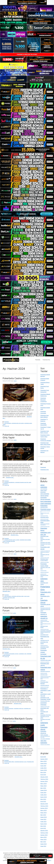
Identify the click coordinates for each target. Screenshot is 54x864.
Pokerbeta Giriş (46, 359)
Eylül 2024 (43, 774)
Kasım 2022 (43, 823)
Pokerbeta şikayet (43, 728)
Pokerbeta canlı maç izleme (44, 555)
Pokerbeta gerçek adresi (44, 576)
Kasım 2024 (43, 770)
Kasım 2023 (43, 797)
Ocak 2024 (43, 792)
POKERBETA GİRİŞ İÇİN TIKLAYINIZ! (27, 54)
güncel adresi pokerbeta (44, 496)
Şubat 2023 (43, 817)
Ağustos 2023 (44, 803)
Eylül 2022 (43, 828)
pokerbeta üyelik (44, 724)
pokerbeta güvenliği (43, 620)
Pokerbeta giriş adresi (45, 593)
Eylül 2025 (43, 756)
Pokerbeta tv (5, 483)
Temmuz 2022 (44, 832)
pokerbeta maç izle (44, 640)
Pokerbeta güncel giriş (45, 608)
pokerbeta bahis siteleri (44, 519)
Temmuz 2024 (44, 779)
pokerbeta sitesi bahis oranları (45, 676)
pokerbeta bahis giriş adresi (17, 423)
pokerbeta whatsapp (43, 703)
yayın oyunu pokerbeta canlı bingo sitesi (45, 737)
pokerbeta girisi (43, 580)
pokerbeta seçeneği (43, 673)
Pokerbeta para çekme (45, 668)
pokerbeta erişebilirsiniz (9, 482)
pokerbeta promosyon (45, 671)
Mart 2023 (43, 815)
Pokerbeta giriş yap (45, 597)
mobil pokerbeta (45, 503)
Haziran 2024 (44, 781)
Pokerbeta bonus (43, 529)
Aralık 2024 (43, 768)
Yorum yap (6, 426)
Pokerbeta (37, 359)
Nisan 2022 (43, 839)
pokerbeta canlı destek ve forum (11, 653)
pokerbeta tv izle (22, 653)
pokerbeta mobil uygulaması (44, 647)
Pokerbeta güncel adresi (45, 605)
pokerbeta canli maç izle (45, 533)
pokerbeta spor (27, 708)
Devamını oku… (10, 477)
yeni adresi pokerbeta (45, 738)
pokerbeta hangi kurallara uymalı (44, 622)
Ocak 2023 (43, 819)
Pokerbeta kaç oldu (44, 637)
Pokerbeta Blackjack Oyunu (17, 718)
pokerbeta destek (43, 570)
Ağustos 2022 (44, 830)
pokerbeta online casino (45, 660)
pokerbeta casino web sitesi (45, 568)
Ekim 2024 (43, 772)
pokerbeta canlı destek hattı (45, 550)
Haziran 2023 (44, 808)
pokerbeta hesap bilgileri (44, 627)
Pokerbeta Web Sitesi (45, 701)
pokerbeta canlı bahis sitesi (45, 540)
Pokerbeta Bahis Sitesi (9, 761)
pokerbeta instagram (8, 708)
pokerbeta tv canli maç (45, 691)
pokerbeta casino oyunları (44, 557)
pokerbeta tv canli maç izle (45, 694)
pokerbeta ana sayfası (44, 515)
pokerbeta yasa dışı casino (44, 706)
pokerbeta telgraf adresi (44, 687)
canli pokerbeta (7, 423)
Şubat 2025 (43, 763)
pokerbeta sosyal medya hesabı (44, 678)
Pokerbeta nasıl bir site (45, 657)
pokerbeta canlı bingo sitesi (17, 596)
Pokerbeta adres (44, 507)
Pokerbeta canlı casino (45, 542)
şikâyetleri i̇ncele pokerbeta (45, 744)
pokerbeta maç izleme (44, 642)
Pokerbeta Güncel (43, 601)
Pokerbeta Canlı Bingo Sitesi (18, 551)
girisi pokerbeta (44, 493)
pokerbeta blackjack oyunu (20, 761)
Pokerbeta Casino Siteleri (16, 378)
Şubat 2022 (43, 844)
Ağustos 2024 (44, 777)
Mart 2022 (43, 841)
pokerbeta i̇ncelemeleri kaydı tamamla (45, 633)
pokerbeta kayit (44, 634)
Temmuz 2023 (44, 806)
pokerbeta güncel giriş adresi (45, 610)
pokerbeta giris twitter (44, 583)
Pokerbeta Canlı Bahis (44, 537)
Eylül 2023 (43, 801)
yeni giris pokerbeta (43, 741)
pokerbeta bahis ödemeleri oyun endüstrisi (44, 524)
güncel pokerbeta (45, 499)
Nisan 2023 (43, 812)
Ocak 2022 (43, 846)
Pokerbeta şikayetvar (43, 732)
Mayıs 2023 (43, 810)
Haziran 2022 (44, 835)
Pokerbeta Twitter (45, 699)
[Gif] (27, 150)
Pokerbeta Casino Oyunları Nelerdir (44, 559)
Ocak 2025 (43, 765)
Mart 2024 (43, 788)
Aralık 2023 (43, 794)
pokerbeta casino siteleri (44, 562)
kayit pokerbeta (45, 501)
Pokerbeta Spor (11, 665)
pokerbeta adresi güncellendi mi (45, 511)
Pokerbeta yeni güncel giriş (45, 720)
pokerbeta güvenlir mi (44, 617)
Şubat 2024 (43, 790)
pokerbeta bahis (44, 517)
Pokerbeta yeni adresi (44, 712)
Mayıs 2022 (43, 837)
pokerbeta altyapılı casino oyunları (11, 539)
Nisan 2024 (43, 786)
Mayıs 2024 (43, 783)
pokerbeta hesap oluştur (44, 629)
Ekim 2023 (43, 799)
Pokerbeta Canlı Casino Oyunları (45, 544)
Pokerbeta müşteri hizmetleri (43, 652)
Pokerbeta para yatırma (44, 664)
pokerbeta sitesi (43, 674)
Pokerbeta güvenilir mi (43, 613)
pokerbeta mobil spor (18, 708)
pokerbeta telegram (44, 685)
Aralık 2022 (43, 821)
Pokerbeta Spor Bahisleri (44, 682)
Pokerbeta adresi (45, 509)
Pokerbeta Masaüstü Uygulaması (43, 399)
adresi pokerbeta (43, 486)
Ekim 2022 (43, 826)
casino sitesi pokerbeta (43, 491)
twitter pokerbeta (44, 734)
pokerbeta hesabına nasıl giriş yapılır (23, 482)
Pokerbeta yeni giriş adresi (44, 717)
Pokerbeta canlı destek (45, 548)
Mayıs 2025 (43, 761)
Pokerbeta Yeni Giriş (10, 541)
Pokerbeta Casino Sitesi (44, 565)
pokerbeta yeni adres (44, 709)
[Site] (27, 91)
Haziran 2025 (44, 759)
